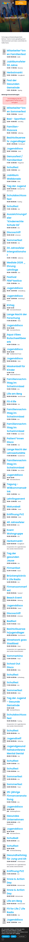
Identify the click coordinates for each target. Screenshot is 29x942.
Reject (13, 936)
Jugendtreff (14, 738)
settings (18, 933)
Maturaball (13, 506)
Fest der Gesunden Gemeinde (13, 84)
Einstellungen (22, 936)
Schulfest (12, 167)
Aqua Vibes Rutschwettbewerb (16, 338)
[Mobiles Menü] (13, 3)
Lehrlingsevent (16, 498)
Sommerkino (15, 656)
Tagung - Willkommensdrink (17, 487)
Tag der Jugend (16, 186)
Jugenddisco (15, 148)
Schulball (12, 838)
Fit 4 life (11, 401)
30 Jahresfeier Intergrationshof (16, 251)
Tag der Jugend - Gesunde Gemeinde (16, 701)
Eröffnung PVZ (15, 514)
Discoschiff (14, 232)
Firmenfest (13, 568)
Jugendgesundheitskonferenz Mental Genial (16, 749)
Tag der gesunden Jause (13, 557)
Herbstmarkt (14, 72)
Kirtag (10, 305)
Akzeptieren (5, 936)
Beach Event (14, 597)
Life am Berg (14, 393)
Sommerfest (14, 240)
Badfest (11, 621)
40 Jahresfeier (15, 522)
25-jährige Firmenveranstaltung (17, 795)
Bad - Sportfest (16, 119)
